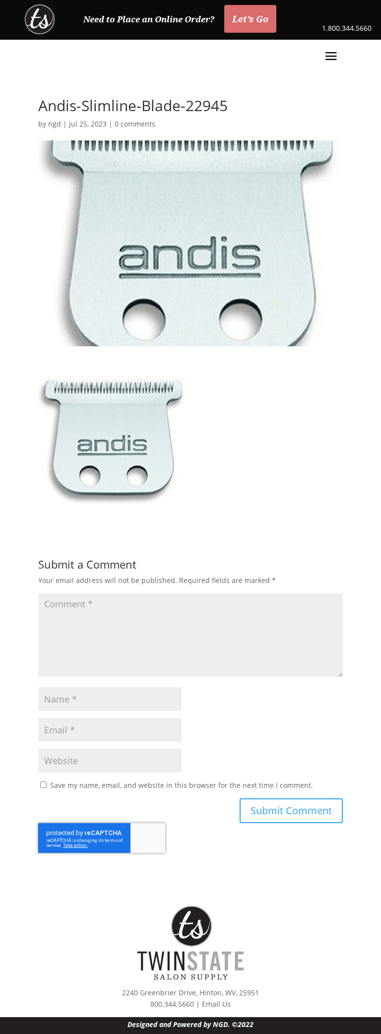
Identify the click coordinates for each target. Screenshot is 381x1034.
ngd (54, 124)
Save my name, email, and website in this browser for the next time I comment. (181, 785)
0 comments (135, 124)
